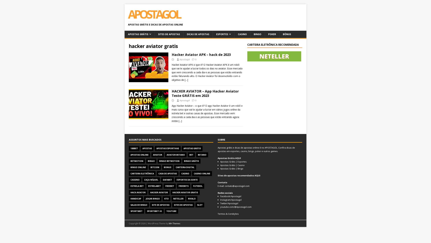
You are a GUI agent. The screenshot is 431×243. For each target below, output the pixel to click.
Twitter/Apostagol (229, 203)
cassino (135, 179)
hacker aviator (159, 192)
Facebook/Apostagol (230, 196)
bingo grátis (191, 161)
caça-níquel (151, 179)
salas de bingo (138, 205)
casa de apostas (167, 173)
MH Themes (174, 223)
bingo (151, 161)
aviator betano (176, 154)
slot (200, 205)
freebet (169, 186)
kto (166, 198)
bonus (167, 167)
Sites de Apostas (169, 34)
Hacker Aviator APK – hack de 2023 (201, 54)
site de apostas (160, 205)
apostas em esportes (229, 151)
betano (202, 154)
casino (185, 173)
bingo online (138, 167)
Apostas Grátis (138, 34)
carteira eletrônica (142, 173)
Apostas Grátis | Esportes (233, 161)
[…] (186, 80)
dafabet (167, 179)
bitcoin (155, 167)
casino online (202, 173)
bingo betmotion (169, 161)
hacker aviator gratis (185, 192)
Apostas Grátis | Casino (232, 165)
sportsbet (136, 211)
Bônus (287, 34)
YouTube (171, 211)
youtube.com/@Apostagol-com (236, 206)
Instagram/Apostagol (231, 199)
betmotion (136, 161)
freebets (184, 186)
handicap (135, 198)
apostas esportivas (167, 148)
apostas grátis (192, 148)
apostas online (139, 154)
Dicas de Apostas (198, 34)
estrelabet (154, 186)
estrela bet (137, 186)
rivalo (192, 198)
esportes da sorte (187, 179)
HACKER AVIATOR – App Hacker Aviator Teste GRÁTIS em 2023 (205, 93)
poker (258, 151)
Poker (272, 34)
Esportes (222, 34)
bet (191, 154)
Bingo (257, 34)
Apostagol (185, 59)
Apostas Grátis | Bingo (231, 168)
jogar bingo (153, 198)
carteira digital (185, 167)
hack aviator (138, 192)
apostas (147, 148)
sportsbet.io (154, 211)
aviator (157, 154)
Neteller (178, 198)
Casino (242, 34)
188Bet (134, 148)
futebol (198, 186)
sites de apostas (183, 205)
